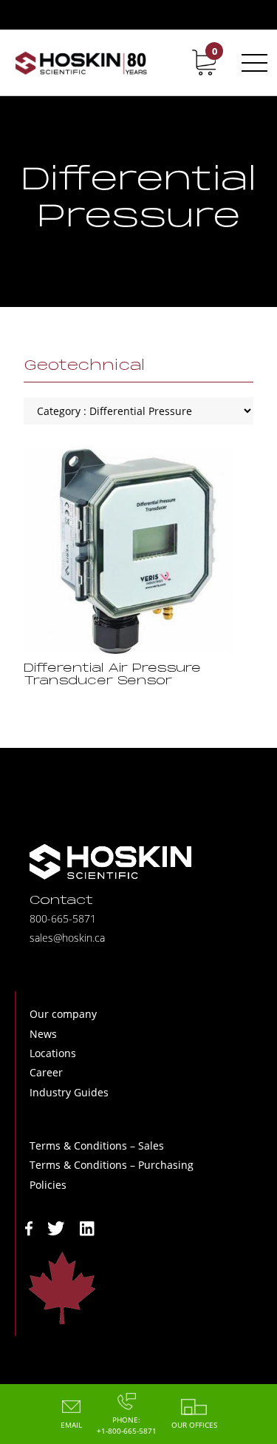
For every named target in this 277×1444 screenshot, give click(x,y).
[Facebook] (29, 1227)
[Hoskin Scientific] (81, 62)
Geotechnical (84, 366)
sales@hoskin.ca (67, 938)
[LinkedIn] (87, 1227)
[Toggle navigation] (252, 63)
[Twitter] (56, 1227)
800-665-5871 (63, 918)
